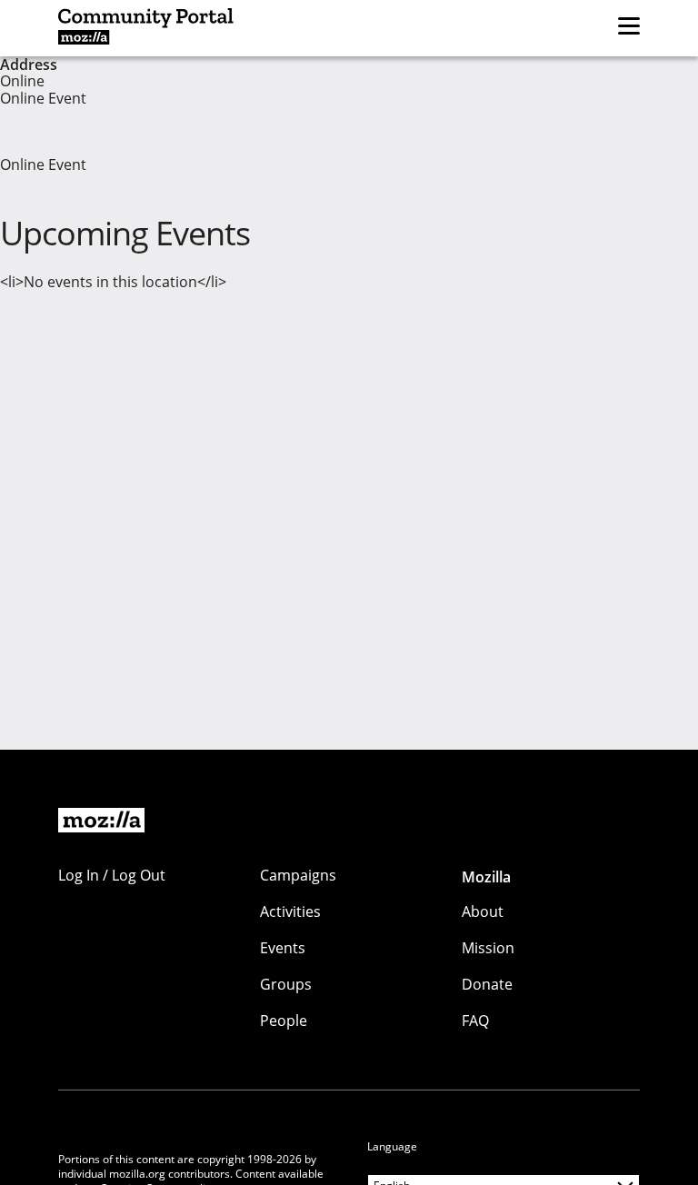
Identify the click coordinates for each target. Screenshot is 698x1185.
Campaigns (298, 875)
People (283, 1021)
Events (282, 948)
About (483, 911)
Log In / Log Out (111, 875)
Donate (487, 984)
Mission (488, 948)
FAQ (475, 1021)
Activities (290, 911)
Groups (286, 984)
